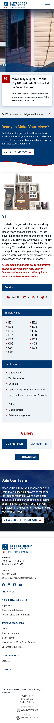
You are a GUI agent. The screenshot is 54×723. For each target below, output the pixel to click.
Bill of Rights (8, 638)
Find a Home (8, 591)
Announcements (10, 633)
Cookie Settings (27, 702)
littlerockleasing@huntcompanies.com (19, 578)
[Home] (16, 5)
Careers (6, 661)
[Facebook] (3, 585)
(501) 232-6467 (9, 574)
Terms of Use (27, 699)
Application (7, 605)
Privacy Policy (27, 696)
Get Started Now (16, 151)
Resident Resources (13, 623)
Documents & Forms (12, 610)
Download (29, 457)
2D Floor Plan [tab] (14, 443)
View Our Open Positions (20, 519)
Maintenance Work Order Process (19, 642)
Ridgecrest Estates (33, 114)
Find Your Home (10, 114)
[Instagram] (9, 585)
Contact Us (8, 669)
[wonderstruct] (27, 710)
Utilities (5, 628)
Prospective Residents (14, 600)
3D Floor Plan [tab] (39, 443)
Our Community (10, 655)
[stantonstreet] (27, 718)
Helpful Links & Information (16, 614)
